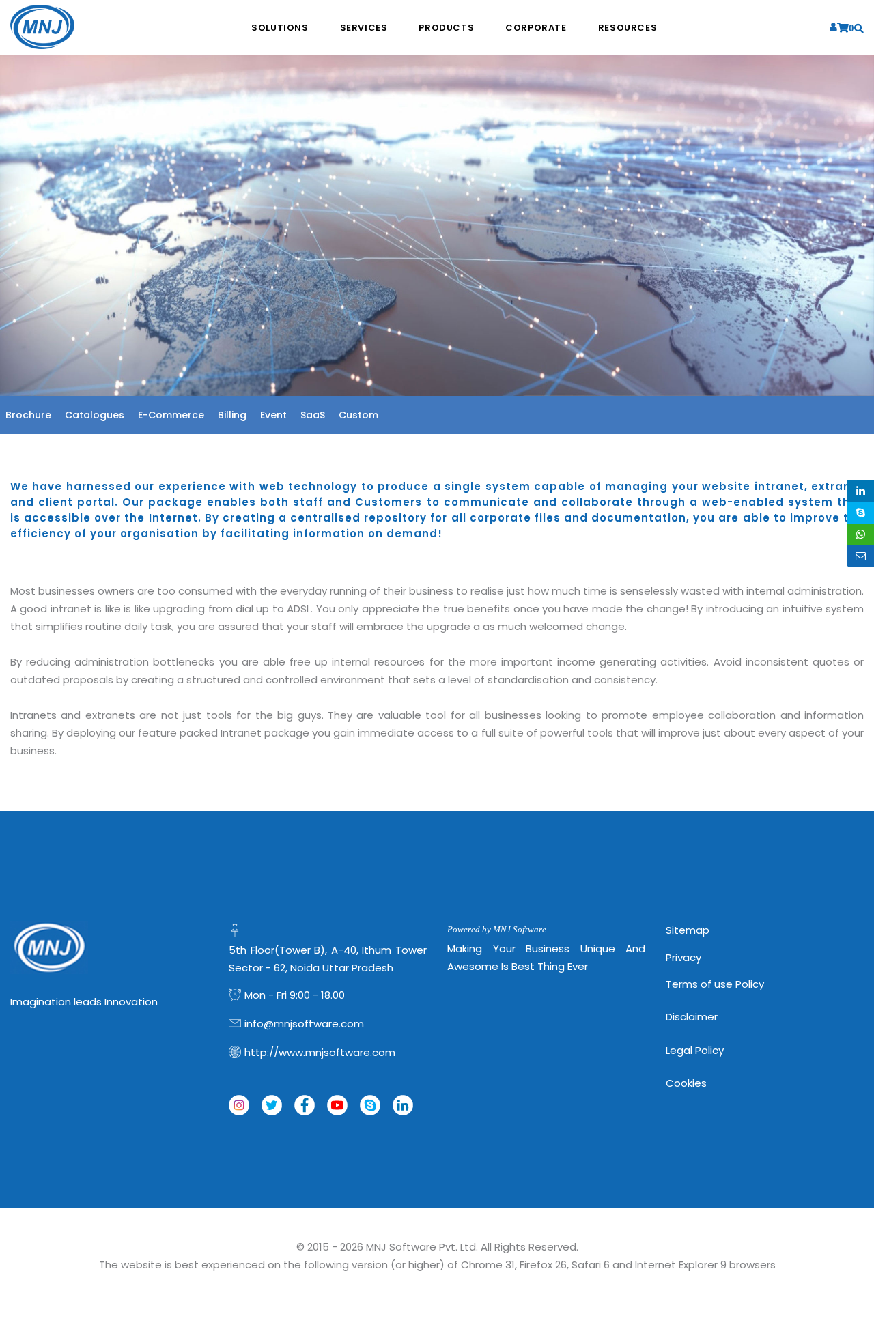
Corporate (535, 27)
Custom (358, 415)
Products (446, 27)
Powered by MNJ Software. (497, 929)
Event (273, 415)
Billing (232, 415)
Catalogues (94, 415)
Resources (627, 27)
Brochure (28, 415)
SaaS (312, 415)
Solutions (279, 27)
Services (364, 27)
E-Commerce (171, 415)
